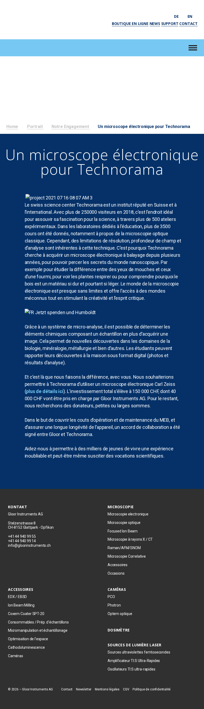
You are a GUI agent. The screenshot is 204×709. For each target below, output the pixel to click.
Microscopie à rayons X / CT (130, 539)
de (177, 16)
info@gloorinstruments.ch (29, 545)
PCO (111, 597)
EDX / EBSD (17, 597)
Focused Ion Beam (123, 531)
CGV (126, 689)
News (155, 23)
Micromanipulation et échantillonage (38, 630)
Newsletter (83, 689)
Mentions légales (107, 689)
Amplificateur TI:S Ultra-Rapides (134, 661)
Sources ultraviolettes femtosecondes (139, 652)
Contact (188, 23)
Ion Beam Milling (21, 605)
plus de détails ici (44, 391)
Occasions (116, 573)
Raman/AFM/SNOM (124, 548)
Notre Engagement (71, 126)
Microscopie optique (124, 522)
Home (12, 126)
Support (169, 23)
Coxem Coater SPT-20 (26, 614)
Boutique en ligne (130, 23)
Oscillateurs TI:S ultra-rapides (131, 669)
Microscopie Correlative (127, 556)
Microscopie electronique (128, 514)
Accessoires (118, 565)
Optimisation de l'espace (28, 639)
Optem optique (120, 614)
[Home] (40, 19)
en (190, 16)
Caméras (15, 656)
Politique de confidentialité (152, 689)
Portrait (35, 126)
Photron (114, 605)
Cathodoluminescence (26, 647)
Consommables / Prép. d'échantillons (38, 622)
